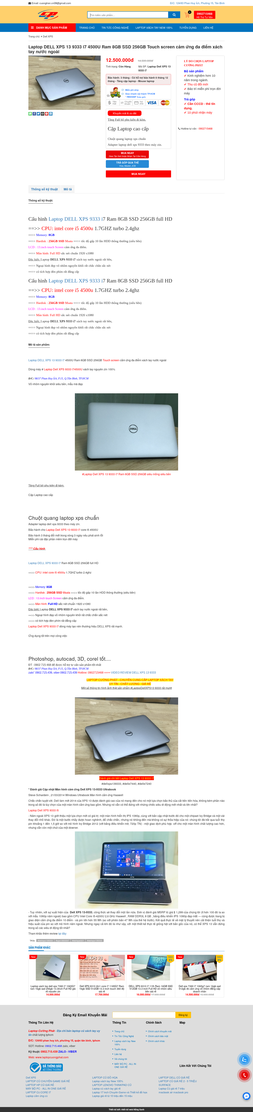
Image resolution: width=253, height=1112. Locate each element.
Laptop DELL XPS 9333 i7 (44, 563)
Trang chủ (87, 27)
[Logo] (48, 14)
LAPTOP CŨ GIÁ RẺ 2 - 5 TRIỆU (178, 1081)
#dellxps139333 (45, 940)
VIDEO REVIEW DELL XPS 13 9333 (133, 672)
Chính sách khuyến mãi (160, 1031)
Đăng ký (183, 1015)
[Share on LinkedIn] (50, 113)
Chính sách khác (156, 1041)
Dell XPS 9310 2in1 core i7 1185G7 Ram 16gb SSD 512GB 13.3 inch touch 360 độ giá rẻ (101, 989)
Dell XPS (48, 36)
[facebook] (246, 1096)
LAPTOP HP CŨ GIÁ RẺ (40, 1085)
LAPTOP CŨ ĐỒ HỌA (105, 1077)
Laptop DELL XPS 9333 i (76, 219)
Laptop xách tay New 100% (154, 27)
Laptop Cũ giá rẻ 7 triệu (172, 1088)
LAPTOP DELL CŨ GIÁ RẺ (174, 1077)
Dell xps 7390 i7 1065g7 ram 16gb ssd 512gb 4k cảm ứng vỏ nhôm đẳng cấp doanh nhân (200, 989)
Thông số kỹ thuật (44, 189)
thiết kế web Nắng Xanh (132, 1109)
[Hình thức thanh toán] (138, 92)
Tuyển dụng (188, 27)
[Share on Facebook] (34, 113)
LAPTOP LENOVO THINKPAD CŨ (111, 1085)
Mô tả (68, 189)
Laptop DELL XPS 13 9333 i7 (46, 360)
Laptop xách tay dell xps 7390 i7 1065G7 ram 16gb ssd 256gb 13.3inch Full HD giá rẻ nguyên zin (53, 989)
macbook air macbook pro (173, 1092)
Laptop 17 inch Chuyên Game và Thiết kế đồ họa (119, 1092)
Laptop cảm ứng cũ (37, 1096)
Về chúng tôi (120, 1059)
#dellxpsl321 (78, 940)
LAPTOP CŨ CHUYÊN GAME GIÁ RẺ (48, 1081)
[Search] (174, 14)
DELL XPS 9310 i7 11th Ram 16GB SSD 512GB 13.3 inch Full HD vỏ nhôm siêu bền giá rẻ (151, 989)
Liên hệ (208, 27)
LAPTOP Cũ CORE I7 (38, 1092)
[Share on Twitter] (38, 113)
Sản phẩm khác (39, 947)
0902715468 (204, 14)
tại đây (62, 933)
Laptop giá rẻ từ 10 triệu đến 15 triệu (112, 1096)
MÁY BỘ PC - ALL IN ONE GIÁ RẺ (125, 1065)
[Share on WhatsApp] (30, 113)
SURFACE (165, 1085)
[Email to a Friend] (42, 113)
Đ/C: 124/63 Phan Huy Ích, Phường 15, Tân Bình (197, 3)
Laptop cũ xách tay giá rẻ (106, 1088)
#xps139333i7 (62, 940)
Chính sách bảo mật (158, 1036)
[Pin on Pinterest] (46, 113)
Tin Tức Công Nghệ (115, 27)
